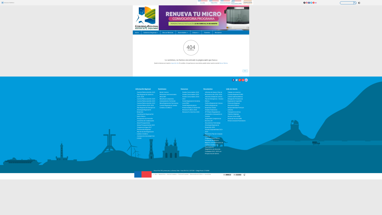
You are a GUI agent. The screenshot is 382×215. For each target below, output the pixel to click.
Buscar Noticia (224, 63)
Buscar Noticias (168, 33)
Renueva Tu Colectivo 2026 (190, 112)
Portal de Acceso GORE (235, 118)
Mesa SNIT (163, 97)
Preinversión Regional (144, 129)
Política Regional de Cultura (213, 103)
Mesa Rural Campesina (166, 99)
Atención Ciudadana (171, 174)
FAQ (156, 174)
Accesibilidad (208, 174)
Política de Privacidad (183, 174)
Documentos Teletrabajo (212, 123)
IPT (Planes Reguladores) (212, 112)
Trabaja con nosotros (234, 92)
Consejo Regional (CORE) (235, 94)
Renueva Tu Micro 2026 (189, 110)
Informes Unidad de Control (213, 97)
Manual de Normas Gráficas (196, 174)
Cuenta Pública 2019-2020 (145, 105)
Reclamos (218, 33)
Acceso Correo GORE (234, 116)
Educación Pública (233, 105)
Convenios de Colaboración (145, 121)
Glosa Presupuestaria (143, 123)
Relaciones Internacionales (168, 94)
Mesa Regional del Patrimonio (169, 103)
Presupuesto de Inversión (145, 118)
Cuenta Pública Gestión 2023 (146, 101)
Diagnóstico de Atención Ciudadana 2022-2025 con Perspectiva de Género (213, 151)
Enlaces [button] (195, 33)
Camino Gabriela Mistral (235, 97)
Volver (245, 70)
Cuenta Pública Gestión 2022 (146, 103)
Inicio (137, 33)
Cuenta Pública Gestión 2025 (146, 92)
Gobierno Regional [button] (150, 33)
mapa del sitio (175, 63)
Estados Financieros (211, 110)
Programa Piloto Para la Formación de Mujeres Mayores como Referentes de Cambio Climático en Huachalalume (214, 142)
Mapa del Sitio (162, 174)
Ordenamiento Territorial (167, 101)
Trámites (207, 33)
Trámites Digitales (233, 114)
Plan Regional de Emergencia (146, 107)
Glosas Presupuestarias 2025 (146, 125)
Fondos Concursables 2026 (190, 92)
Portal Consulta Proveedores (236, 121)
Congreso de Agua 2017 (144, 127)
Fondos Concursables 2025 (190, 94)
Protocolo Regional (234, 103)
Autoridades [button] (182, 33)
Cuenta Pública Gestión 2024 (146, 99)
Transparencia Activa (234, 112)
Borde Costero (164, 92)
